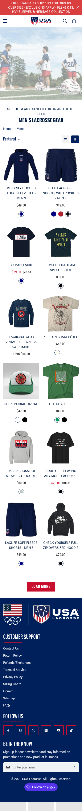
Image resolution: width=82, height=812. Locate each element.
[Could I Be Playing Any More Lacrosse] (61, 448)
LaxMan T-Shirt (21, 264)
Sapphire (64, 352)
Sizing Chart (12, 683)
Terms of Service (14, 669)
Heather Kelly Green (57, 419)
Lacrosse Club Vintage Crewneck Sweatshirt (21, 341)
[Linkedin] (46, 730)
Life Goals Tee (61, 403)
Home (7, 128)
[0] (74, 21)
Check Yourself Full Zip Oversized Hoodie (60, 545)
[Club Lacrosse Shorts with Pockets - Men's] (61, 165)
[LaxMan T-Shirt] (21, 242)
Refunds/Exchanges (17, 662)
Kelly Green (17, 419)
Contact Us (11, 648)
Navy (21, 214)
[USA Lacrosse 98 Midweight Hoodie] (21, 448)
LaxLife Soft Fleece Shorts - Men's (21, 545)
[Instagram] (21, 730)
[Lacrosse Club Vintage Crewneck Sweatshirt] (21, 314)
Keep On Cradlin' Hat (21, 403)
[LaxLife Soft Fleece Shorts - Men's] (21, 519)
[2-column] (75, 139)
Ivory (57, 352)
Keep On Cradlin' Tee (61, 336)
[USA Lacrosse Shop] (41, 21)
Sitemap (9, 698)
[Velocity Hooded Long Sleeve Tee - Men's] (21, 165)
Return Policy (12, 655)
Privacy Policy (12, 676)
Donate (8, 690)
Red (60, 214)
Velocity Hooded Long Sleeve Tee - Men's (21, 193)
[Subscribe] (74, 767)
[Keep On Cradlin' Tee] (61, 314)
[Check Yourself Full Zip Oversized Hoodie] (61, 519)
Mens (20, 128)
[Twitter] (33, 730)
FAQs (7, 705)
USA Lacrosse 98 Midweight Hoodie (21, 473)
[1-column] (65, 139)
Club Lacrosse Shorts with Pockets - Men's (61, 193)
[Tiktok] (71, 730)
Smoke (21, 491)
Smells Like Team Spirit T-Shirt (61, 267)
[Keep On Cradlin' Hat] (21, 381)
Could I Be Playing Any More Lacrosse (60, 473)
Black (67, 214)
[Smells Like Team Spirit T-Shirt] (61, 242)
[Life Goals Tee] (61, 381)
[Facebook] (8, 730)
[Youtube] (59, 730)
